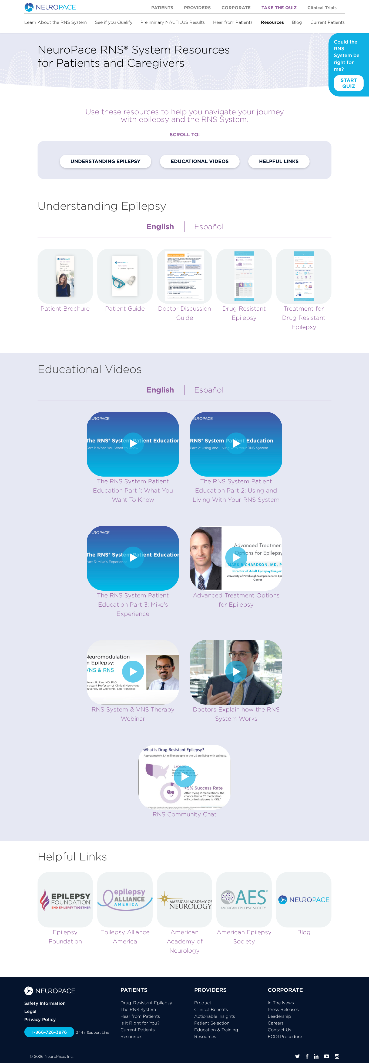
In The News (281, 1002)
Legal (30, 1011)
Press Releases (283, 1009)
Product (202, 1002)
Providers (197, 7)
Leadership (279, 1016)
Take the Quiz (279, 7)
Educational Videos (200, 161)
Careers (276, 1023)
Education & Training (216, 1029)
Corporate (236, 7)
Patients (162, 7)
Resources (272, 22)
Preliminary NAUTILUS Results (172, 22)
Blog (297, 22)
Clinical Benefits (211, 1009)
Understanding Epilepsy (105, 161)
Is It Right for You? (140, 1023)
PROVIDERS (210, 989)
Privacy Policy (40, 1019)
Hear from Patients (233, 22)
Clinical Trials (322, 7)
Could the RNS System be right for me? (347, 64)
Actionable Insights (214, 1016)
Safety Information (45, 1003)
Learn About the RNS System (55, 22)
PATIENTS (133, 989)
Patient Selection (212, 1023)
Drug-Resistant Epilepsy (146, 1002)
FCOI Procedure (285, 1036)
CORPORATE (285, 989)
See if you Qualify (113, 22)
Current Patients (327, 22)
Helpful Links (279, 161)
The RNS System (138, 1009)
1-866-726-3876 (49, 1032)
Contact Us (279, 1029)
